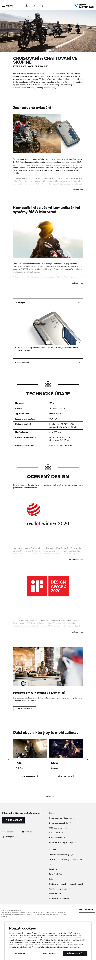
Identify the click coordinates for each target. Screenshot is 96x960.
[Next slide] (78, 327)
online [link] (75, 279)
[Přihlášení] (34, 5)
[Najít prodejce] (26, 5)
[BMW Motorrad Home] (84, 6)
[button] (7, 5)
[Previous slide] (17, 327)
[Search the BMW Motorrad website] (19, 5)
